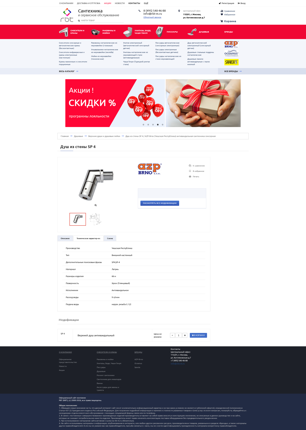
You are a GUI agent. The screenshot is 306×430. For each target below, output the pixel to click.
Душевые (78, 136)
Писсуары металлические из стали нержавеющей (168, 57)
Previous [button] (60, 103)
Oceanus (138, 363)
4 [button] (157, 124)
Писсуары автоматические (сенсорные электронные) (167, 44)
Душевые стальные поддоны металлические (200, 53)
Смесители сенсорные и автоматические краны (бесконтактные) (70, 45)
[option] (153, 103)
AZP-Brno (139, 359)
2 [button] (148, 124)
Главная (65, 136)
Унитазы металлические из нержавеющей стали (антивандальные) (135, 55)
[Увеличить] (150, 173)
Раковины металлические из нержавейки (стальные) (104, 44)
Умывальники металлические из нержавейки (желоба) (104, 50)
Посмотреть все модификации (160, 203)
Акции (107, 3)
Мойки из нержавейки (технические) (101, 57)
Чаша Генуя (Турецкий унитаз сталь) (136, 63)
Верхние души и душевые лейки (104, 136)
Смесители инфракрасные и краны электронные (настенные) (71, 55)
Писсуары (101, 367)
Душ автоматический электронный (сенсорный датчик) (199, 45)
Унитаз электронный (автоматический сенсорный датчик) (136, 45)
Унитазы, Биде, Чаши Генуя (109, 363)
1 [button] (143, 124)
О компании (66, 3)
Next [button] (245, 103)
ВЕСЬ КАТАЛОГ (67, 71)
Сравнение (229, 11)
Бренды (228, 32)
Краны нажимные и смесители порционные (73, 63)
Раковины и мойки (105, 359)
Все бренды (231, 71)
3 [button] (153, 124)
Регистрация (228, 3)
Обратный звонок (152, 17)
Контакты (134, 3)
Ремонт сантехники (105, 375)
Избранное (229, 14)
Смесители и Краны (107, 352)
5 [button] (162, 124)
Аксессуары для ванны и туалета (108, 388)
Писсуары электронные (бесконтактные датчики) (166, 50)
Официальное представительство (68, 360)
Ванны (100, 383)
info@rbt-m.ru (178, 363)
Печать (195, 176)
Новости (120, 3)
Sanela (137, 367)
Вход (242, 3)
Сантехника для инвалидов (109, 379)
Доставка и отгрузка (88, 3)
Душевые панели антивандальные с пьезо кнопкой (198, 61)
